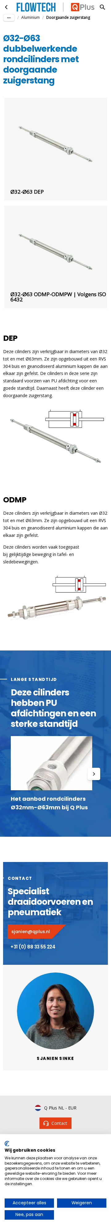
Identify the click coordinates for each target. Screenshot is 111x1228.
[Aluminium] (6, 7)
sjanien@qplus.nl (30, 931)
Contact (59, 1123)
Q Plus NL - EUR (60, 1108)
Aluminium (30, 17)
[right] (94, 774)
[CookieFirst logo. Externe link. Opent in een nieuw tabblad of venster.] (7, 1143)
